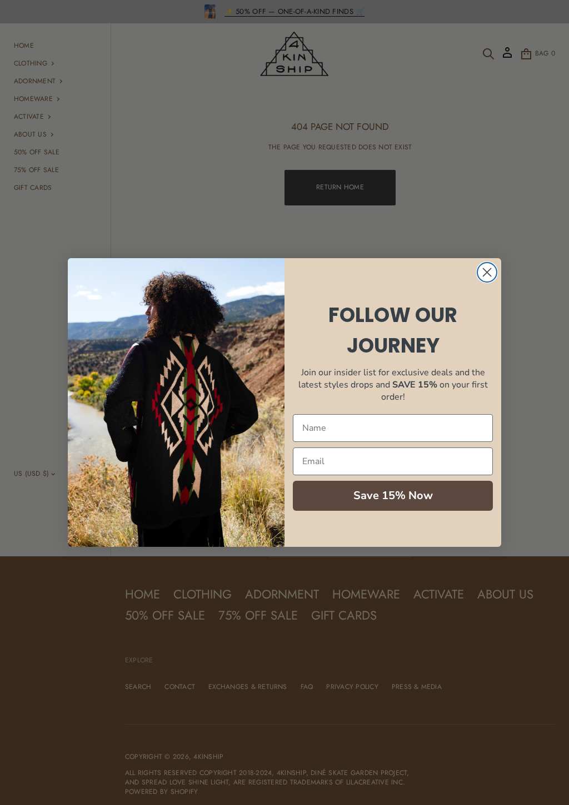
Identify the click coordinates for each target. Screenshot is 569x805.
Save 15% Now (393, 495)
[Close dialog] (487, 272)
